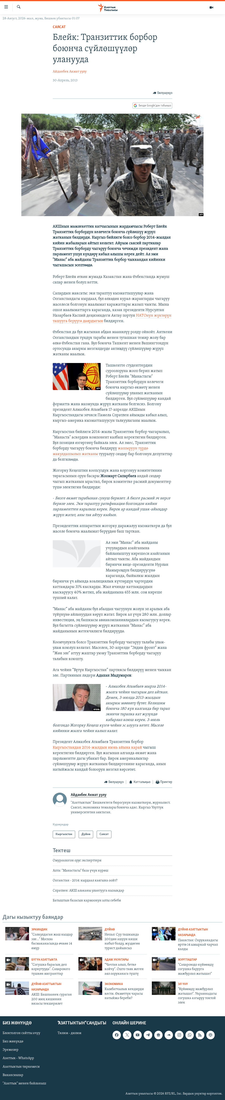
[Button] (162, 93)
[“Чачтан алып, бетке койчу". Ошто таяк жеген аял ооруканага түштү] (90, 963)
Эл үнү (183, 984)
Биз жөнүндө (13, 1041)
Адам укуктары (117, 959)
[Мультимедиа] (211, 7)
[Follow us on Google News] (158, 1035)
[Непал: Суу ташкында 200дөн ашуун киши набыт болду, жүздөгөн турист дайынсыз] (90, 933)
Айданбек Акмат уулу (70, 71)
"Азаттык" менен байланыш (24, 1083)
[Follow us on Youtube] (137, 1035)
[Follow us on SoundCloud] (169, 1035)
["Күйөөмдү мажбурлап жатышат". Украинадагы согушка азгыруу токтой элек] (164, 988)
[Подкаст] (210, 1035)
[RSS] (200, 1035)
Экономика (114, 984)
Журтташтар (187, 959)
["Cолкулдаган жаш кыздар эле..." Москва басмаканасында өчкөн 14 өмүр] (17, 933)
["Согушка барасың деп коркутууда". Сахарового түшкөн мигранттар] (17, 963)
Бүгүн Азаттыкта (44, 959)
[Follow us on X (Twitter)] (127, 1035)
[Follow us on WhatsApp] (189, 1035)
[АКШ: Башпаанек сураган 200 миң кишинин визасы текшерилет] (17, 988)
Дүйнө (110, 929)
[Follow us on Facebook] (116, 1035)
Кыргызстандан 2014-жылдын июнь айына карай (97, 748)
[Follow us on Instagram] (179, 1035)
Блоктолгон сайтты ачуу (21, 1033)
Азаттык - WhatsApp (18, 1058)
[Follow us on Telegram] (148, 1035)
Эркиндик (39, 929)
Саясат (59, 27)
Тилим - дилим (69, 1033)
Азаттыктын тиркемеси (21, 1066)
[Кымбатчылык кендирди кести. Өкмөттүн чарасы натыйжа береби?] (90, 988)
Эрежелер (10, 1050)
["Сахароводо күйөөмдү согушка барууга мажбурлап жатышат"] (164, 963)
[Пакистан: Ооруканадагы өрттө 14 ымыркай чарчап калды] (164, 933)
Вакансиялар (13, 1075)
